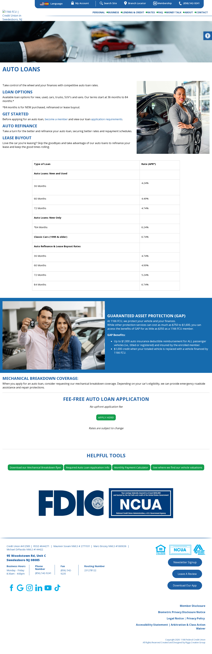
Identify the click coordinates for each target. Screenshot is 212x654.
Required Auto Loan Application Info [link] (87, 467)
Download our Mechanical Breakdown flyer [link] (35, 467)
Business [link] (113, 12)
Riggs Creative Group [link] (195, 642)
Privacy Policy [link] (196, 618)
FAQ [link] (160, 12)
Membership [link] (164, 3)
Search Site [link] (110, 3)
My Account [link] (82, 3)
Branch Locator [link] (137, 3)
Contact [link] (202, 12)
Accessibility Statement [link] (152, 625)
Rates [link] (151, 12)
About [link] (189, 12)
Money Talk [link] (173, 12)
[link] (207, 35)
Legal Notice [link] (175, 618)
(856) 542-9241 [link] (191, 3)
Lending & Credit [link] (133, 12)
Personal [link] (99, 12)
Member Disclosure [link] (192, 606)
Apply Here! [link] (106, 417)
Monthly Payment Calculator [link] (131, 467)
